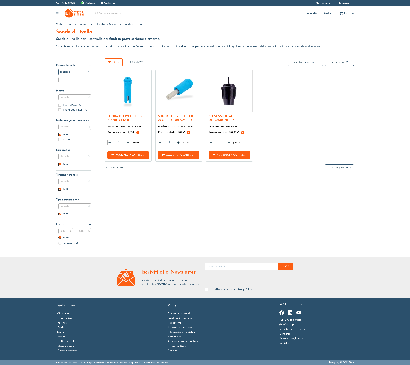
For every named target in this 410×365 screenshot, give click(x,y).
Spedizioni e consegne (181, 318)
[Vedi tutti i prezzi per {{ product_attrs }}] (138, 133)
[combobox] (196, 13)
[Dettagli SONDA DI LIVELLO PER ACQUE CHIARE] (128, 91)
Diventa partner (67, 350)
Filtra (115, 62)
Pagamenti (174, 323)
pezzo (64, 238)
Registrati (285, 343)
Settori (61, 337)
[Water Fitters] (75, 13)
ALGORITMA (347, 362)
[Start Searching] (97, 13)
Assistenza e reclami (180, 327)
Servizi (61, 332)
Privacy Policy (244, 289)
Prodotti (62, 327)
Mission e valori (66, 346)
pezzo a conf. (68, 243)
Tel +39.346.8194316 (290, 320)
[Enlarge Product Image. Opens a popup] (147, 108)
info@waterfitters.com (292, 329)
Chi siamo (63, 313)
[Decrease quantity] (109, 142)
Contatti (284, 334)
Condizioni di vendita (180, 313)
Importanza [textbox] (310, 62)
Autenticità (174, 337)
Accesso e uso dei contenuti (184, 341)
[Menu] (57, 13)
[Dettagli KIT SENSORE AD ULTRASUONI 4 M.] (229, 91)
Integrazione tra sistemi (182, 332)
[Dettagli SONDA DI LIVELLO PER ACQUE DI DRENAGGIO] (179, 91)
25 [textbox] (346, 62)
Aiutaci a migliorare (291, 338)
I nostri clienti (65, 318)
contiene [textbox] (65, 72)
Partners (62, 323)
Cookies (172, 350)
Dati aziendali (65, 341)
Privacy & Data (177, 346)
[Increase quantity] (128, 142)
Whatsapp (288, 324)
